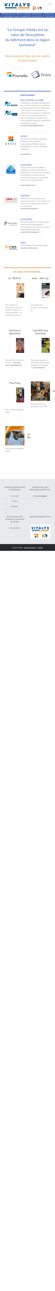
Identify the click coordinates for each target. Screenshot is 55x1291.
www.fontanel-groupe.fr (29, 232)
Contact (40, 548)
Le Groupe (15, 496)
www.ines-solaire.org (28, 248)
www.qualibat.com (27, 185)
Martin (14, 501)
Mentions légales (30, 548)
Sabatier (15, 506)
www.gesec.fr (25, 154)
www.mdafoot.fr (39, 368)
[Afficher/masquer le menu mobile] (49, 4)
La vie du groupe (40, 496)
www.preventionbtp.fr (28, 208)
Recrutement (15, 528)
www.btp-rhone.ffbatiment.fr (31, 125)
